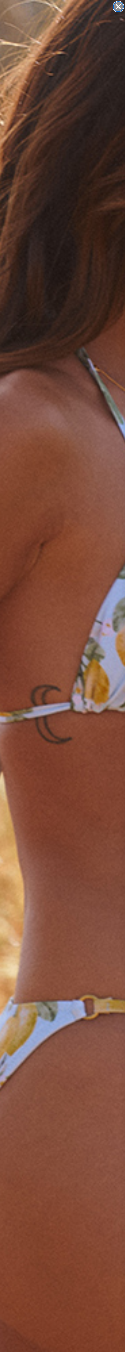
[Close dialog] (118, 7)
